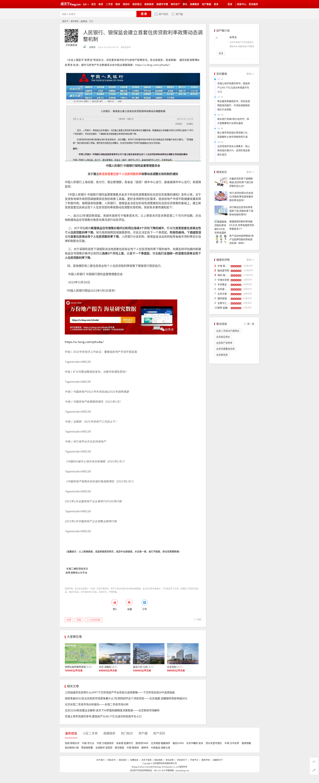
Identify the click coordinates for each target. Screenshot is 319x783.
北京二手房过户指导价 (227, 330)
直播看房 (194, 4)
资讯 (185, 4)
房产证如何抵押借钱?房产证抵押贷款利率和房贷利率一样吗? (241, 239)
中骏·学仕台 (88, 743)
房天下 (65, 21)
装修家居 (149, 4)
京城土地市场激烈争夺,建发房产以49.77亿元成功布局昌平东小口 (103, 716)
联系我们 (123, 760)
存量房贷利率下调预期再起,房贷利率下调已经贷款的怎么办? (241, 182)
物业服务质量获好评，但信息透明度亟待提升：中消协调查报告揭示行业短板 (233, 105)
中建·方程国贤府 (105, 743)
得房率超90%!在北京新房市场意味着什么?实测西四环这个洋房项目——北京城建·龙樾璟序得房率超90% (126, 698)
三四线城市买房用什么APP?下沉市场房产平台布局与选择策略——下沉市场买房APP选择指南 (120, 692)
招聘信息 (134, 760)
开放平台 (194, 760)
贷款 (79, 619)
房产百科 (159, 733)
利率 (69, 619)
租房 (117, 4)
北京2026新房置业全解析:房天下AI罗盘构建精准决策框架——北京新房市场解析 (112, 710)
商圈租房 (109, 733)
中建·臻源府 (133, 747)
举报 (199, 619)
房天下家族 (147, 760)
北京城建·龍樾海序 (160, 743)
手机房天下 (182, 760)
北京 (85, 4)
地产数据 (206, 4)
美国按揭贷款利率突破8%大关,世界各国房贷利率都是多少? (241, 225)
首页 (93, 4)
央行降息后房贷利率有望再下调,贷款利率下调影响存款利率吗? (241, 211)
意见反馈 (170, 760)
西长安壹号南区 (214, 743)
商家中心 (241, 4)
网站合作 (112, 760)
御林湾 (144, 747)
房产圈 (179, 14)
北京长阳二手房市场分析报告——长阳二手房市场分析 (97, 704)
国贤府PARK (142, 743)
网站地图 (158, 760)
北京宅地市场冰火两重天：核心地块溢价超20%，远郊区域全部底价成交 (233, 150)
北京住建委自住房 (225, 348)
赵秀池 (84, 21)
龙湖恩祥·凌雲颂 (103, 747)
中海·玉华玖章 (231, 743)
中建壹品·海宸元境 (160, 747)
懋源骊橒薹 (87, 747)
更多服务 (253, 4)
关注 (221, 53)
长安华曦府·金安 (194, 743)
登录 (230, 4)
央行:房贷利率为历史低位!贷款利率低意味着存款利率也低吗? (241, 196)
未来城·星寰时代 (124, 743)
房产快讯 (163, 14)
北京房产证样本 (224, 342)
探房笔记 (137, 4)
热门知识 (127, 733)
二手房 (109, 4)
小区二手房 (90, 733)
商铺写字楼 (162, 4)
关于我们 (100, 760)
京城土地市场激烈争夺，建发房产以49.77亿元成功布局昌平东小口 (233, 87)
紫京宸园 (119, 747)
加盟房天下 (218, 760)
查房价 (126, 4)
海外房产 (175, 4)
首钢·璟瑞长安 (72, 743)
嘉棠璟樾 (246, 743)
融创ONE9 (178, 743)
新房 (101, 4)
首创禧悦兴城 (72, 747)
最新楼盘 (71, 733)
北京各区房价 (223, 336)
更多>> (250, 73)
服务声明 (206, 760)
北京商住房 (222, 354)
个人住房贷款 (94, 619)
